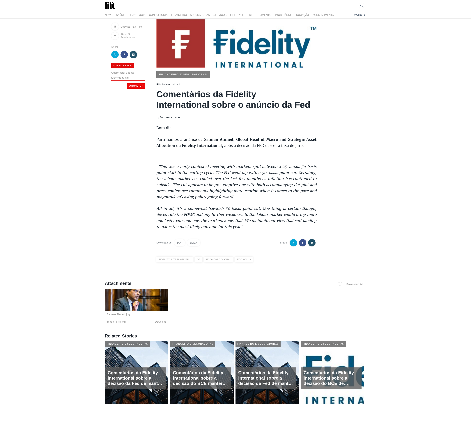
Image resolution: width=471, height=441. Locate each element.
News (108, 14)
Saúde (120, 14)
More (358, 14)
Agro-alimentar (324, 14)
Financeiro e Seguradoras (190, 14)
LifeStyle (237, 14)
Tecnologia (136, 14)
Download (161, 321)
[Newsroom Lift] (110, 8)
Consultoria (158, 14)
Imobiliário (283, 14)
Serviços (219, 14)
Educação (302, 14)
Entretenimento (259, 14)
